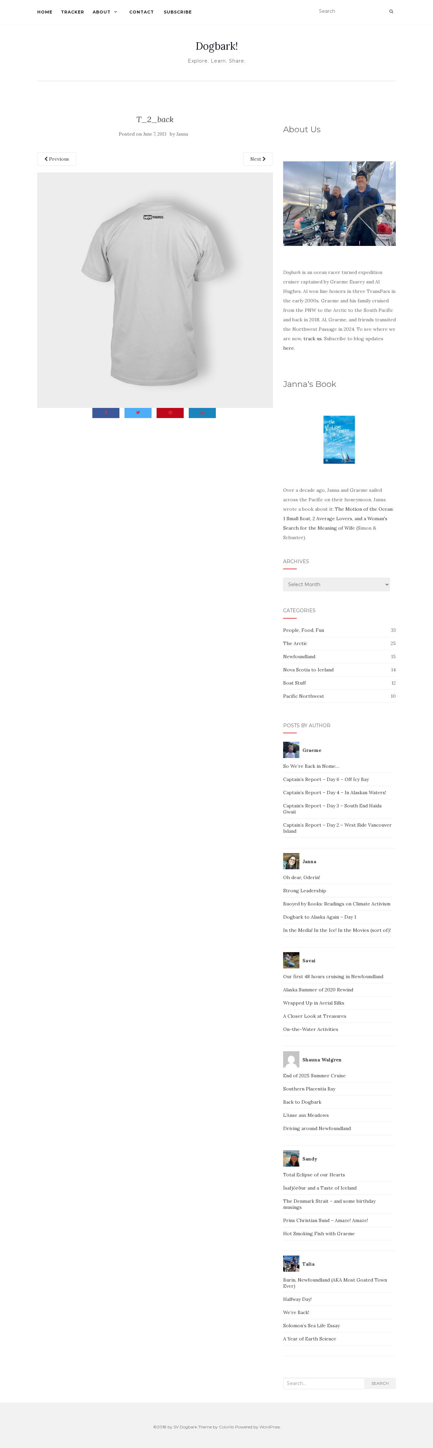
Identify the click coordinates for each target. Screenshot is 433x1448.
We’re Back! (296, 1312)
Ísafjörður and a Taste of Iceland (320, 1188)
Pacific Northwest (303, 696)
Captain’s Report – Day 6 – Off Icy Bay (326, 779)
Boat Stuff (294, 683)
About (102, 12)
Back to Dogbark (302, 1102)
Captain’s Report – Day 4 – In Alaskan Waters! (334, 792)
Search (380, 1383)
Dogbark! (217, 46)
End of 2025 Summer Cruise (314, 1076)
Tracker (72, 12)
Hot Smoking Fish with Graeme (319, 1234)
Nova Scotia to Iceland (308, 670)
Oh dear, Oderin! (301, 877)
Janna (182, 134)
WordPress (269, 1426)
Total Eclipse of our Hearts (314, 1175)
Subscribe (177, 12)
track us (312, 339)
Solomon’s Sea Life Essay (311, 1326)
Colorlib (226, 1426)
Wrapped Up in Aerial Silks (313, 1003)
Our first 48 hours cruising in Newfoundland (333, 976)
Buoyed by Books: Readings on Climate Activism (336, 904)
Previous (58, 159)
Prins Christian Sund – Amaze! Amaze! (325, 1220)
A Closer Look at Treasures (314, 1016)
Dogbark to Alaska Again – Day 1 (319, 917)
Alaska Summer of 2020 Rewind (318, 990)
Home (44, 12)
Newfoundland (299, 656)
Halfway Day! (297, 1299)
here (288, 348)
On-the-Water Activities (310, 1029)
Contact (141, 12)
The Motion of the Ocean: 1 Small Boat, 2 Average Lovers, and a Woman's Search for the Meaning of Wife (338, 518)
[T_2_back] (155, 289)
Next (256, 159)
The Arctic (295, 643)
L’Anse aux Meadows (306, 1115)
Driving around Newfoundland (317, 1128)
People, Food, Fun (303, 630)
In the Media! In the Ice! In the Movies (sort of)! (337, 930)
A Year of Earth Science (309, 1339)
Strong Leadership (304, 891)
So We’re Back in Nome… (311, 766)
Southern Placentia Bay (309, 1089)
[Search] (391, 11)
